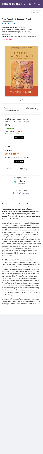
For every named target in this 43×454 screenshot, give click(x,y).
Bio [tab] (15, 204)
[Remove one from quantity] (6, 137)
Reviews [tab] (30, 204)
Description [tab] (6, 204)
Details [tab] (21, 204)
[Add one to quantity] (11, 137)
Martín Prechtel (8, 24)
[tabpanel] (21, 259)
